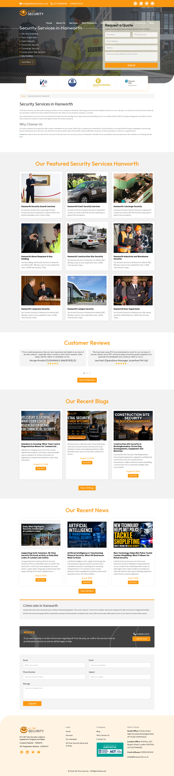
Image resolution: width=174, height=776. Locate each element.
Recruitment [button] (124, 23)
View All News (87, 591)
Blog (151, 23)
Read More (41, 468)
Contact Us (101, 739)
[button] (84, 373)
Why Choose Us (89, 23)
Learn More (26, 62)
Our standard (71, 739)
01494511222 (76, 3)
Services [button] (73, 23)
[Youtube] (152, 3)
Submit (131, 65)
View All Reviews (87, 380)
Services (69, 735)
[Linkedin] (141, 3)
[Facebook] (135, 3)
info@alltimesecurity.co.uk (35, 3)
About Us (60, 23)
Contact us (140, 23)
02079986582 (60, 3)
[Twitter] (147, 3)
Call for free (141, 638)
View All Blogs (87, 487)
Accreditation (107, 23)
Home (49, 23)
